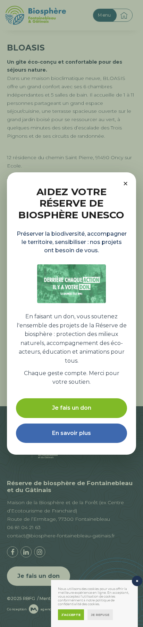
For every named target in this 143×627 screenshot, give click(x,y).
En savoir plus (71, 433)
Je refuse (100, 615)
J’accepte (71, 615)
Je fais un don (71, 408)
